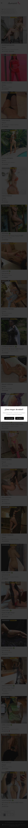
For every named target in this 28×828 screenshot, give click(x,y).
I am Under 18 (19, 418)
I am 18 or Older (9, 418)
